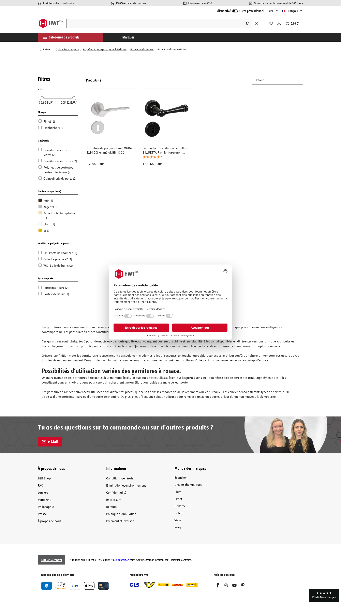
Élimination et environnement (126, 485)
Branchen (180, 478)
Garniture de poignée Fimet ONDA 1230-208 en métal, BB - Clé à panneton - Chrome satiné (109, 150)
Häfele (178, 513)
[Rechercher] (247, 23)
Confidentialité (116, 493)
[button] (277, 80)
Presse (42, 514)
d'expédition (122, 560)
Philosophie (46, 507)
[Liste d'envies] (271, 23)
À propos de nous (49, 521)
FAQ (40, 485)
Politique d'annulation (121, 514)
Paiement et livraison (120, 521)
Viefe (177, 520)
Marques (128, 37)
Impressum (113, 500)
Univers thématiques (188, 485)
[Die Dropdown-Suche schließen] (257, 23)
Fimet (178, 499)
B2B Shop (44, 478)
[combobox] (155, 23)
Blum (177, 492)
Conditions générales (120, 478)
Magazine (44, 500)
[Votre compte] (279, 23)
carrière (43, 493)
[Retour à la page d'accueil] (50, 23)
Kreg (177, 527)
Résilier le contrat (51, 560)
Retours (111, 507)
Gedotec (179, 506)
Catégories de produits (64, 37)
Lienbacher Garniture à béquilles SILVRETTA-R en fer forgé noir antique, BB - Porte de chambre (165, 150)
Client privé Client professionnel (240, 11)
